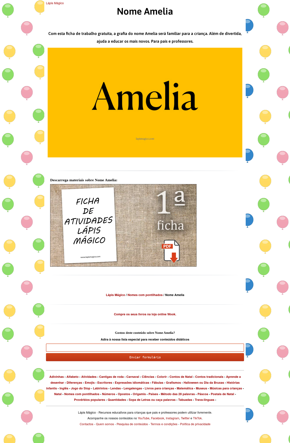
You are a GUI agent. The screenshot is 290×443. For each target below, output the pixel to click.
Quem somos (105, 424)
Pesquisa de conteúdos (132, 424)
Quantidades (117, 399)
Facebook (157, 418)
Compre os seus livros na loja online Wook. (145, 314)
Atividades (88, 376)
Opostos (124, 394)
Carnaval (132, 376)
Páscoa (203, 394)
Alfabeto (72, 376)
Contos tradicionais (209, 376)
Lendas (115, 388)
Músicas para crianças (226, 388)
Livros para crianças (159, 388)
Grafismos (173, 382)
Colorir (162, 376)
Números (108, 394)
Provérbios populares (89, 399)
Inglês (64, 388)
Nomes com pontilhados (145, 295)
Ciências (148, 376)
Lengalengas (133, 388)
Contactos (86, 424)
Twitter (185, 418)
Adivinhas (56, 376)
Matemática (185, 388)
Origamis (139, 394)
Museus (201, 388)
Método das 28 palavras (178, 394)
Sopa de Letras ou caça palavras (152, 399)
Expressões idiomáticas (132, 382)
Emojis (90, 382)
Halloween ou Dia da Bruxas (204, 382)
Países (153, 394)
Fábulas (157, 382)
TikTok (197, 418)
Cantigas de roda (111, 376)
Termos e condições (164, 424)
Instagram (172, 418)
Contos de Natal (181, 376)
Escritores (104, 382)
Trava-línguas (204, 399)
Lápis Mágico (55, 3)
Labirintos (100, 388)
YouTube (143, 418)
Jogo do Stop (80, 388)
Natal (58, 394)
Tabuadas (185, 399)
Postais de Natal (222, 394)
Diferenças (74, 382)
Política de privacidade (195, 424)
